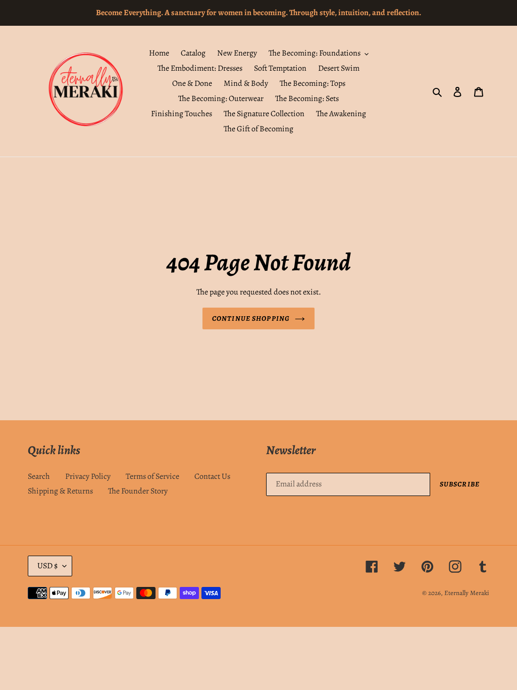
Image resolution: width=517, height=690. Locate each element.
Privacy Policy (88, 476)
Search (39, 476)
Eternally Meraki (466, 592)
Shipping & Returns (60, 491)
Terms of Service (152, 476)
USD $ (47, 565)
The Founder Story (138, 491)
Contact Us (212, 476)
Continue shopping (251, 318)
